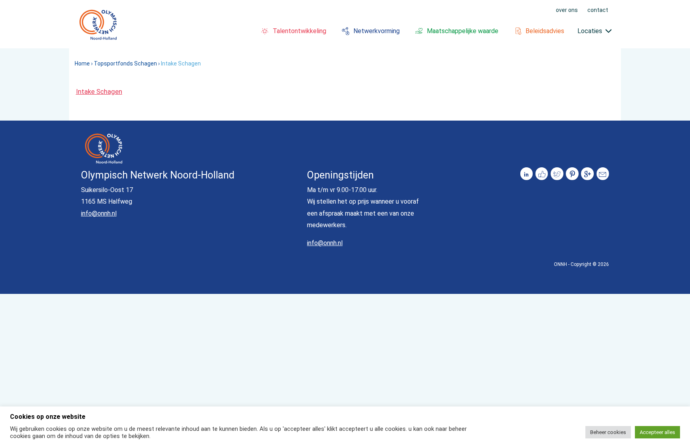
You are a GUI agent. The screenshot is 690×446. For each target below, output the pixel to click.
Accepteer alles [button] (657, 432)
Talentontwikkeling (299, 31)
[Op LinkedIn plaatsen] (526, 173)
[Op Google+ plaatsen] (587, 173)
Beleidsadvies (544, 31)
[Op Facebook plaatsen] (541, 173)
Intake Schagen (99, 91)
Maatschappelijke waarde (462, 31)
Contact (597, 9)
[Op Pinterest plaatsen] (572, 173)
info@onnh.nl (99, 213)
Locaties (589, 31)
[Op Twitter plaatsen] (557, 173)
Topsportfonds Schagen (125, 63)
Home (82, 63)
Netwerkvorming (376, 31)
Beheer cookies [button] (608, 432)
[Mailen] (603, 173)
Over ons (567, 9)
